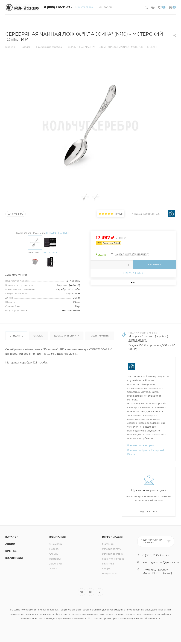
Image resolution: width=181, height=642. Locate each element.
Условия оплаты (111, 548)
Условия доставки (113, 553)
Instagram (90, 592)
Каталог (11, 536)
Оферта (106, 568)
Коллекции (14, 558)
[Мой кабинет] (152, 8)
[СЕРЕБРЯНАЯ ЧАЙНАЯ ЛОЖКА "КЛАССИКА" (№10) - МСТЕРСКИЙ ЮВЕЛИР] (90, 126)
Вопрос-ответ (110, 573)
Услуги (53, 568)
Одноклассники (99, 592)
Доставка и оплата (66, 336)
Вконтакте (81, 592)
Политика (108, 563)
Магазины (108, 543)
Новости (54, 548)
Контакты (55, 558)
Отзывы (38, 336)
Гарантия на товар (113, 558)
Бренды (11, 551)
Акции (10, 543)
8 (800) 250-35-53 (57, 7)
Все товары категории (140, 445)
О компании (56, 543)
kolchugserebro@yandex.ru (160, 562)
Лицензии (55, 563)
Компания (57, 536)
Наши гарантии (100, 336)
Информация (112, 536)
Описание (16, 336)
